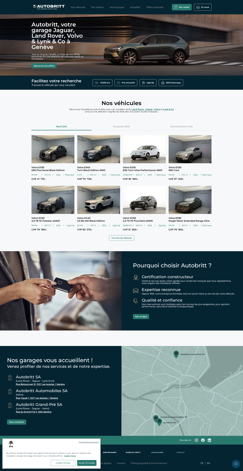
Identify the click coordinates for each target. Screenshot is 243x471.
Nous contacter (16, 422)
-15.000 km (105, 82)
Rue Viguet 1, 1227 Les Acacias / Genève (37, 398)
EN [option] (208, 463)
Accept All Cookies (87, 463)
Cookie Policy (70, 456)
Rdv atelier (184, 7)
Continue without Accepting (89, 442)
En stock (205, 7)
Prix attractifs (128, 82)
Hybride (150, 82)
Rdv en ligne (141, 316)
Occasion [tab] (118, 126)
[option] (209, 463)
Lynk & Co (168, 109)
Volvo (157, 109)
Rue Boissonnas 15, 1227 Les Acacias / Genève (40, 384)
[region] (51, 453)
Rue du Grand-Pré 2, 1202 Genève (33, 412)
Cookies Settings (63, 463)
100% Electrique (173, 82)
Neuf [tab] (59, 126)
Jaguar (149, 109)
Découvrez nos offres (44, 66)
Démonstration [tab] (179, 126)
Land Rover (138, 109)
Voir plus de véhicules (121, 238)
